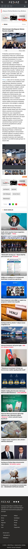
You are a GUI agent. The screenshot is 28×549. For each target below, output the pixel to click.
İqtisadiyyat (16, 518)
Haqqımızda (17, 527)
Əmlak (15, 522)
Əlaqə (15, 525)
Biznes (2, 518)
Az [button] (25, 6)
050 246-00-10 (6, 535)
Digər (2, 525)
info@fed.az (5, 537)
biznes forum (16, 194)
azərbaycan (6, 189)
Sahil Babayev (6, 194)
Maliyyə (16, 515)
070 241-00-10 (6, 533)
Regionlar (3, 522)
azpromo (14, 189)
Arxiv (2, 527)
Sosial (2, 520)
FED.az (4, 79)
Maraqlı (16, 520)
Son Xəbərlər (4, 515)
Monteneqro (6, 198)
